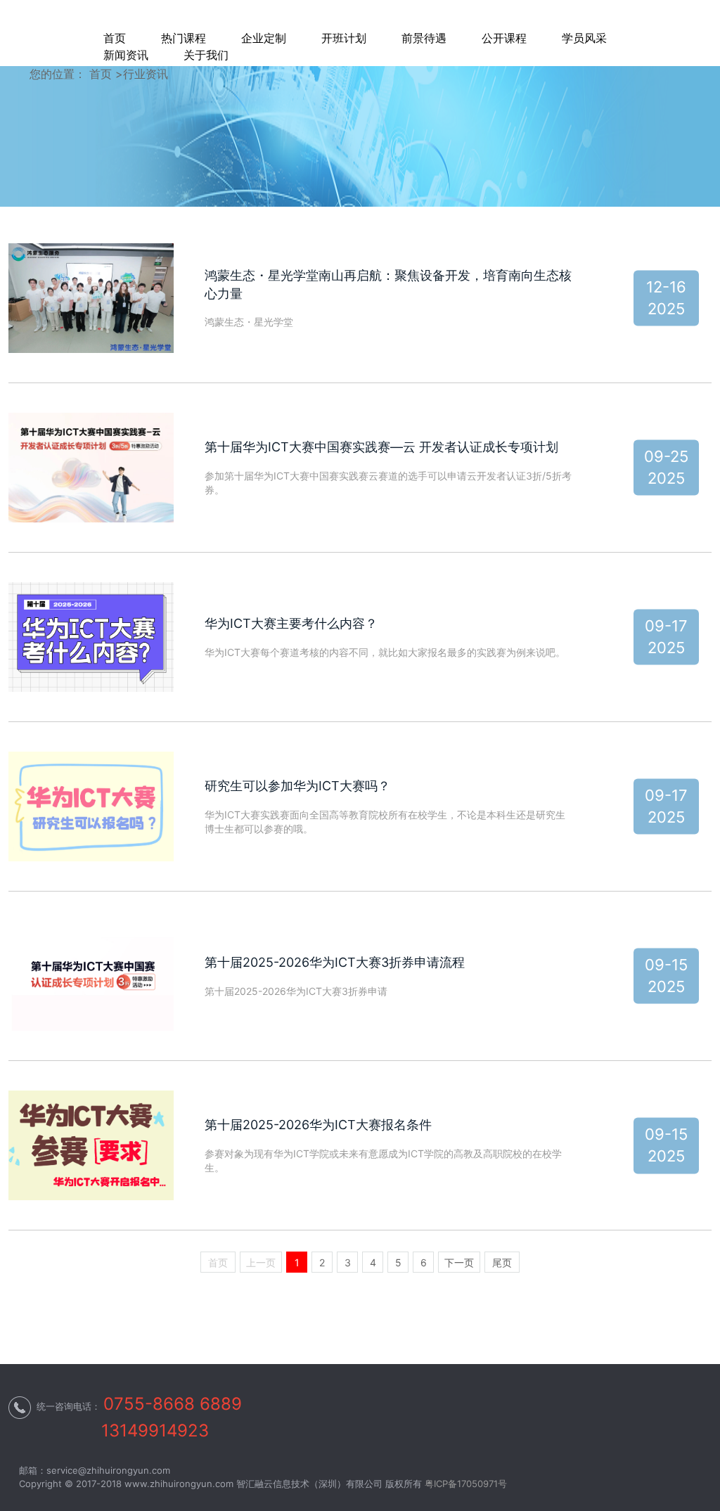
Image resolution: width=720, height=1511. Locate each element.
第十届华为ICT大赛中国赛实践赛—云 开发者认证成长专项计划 (381, 446)
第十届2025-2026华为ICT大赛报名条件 (318, 1124)
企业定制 (263, 38)
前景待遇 (423, 38)
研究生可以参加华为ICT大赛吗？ (297, 785)
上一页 (261, 1262)
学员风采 (584, 38)
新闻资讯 (125, 55)
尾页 (502, 1262)
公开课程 (504, 38)
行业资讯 (145, 74)
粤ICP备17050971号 (466, 1483)
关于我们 (206, 55)
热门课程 (183, 38)
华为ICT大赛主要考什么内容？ (291, 623)
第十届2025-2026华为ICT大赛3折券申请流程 (335, 962)
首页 (114, 38)
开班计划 (343, 38)
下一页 (459, 1262)
